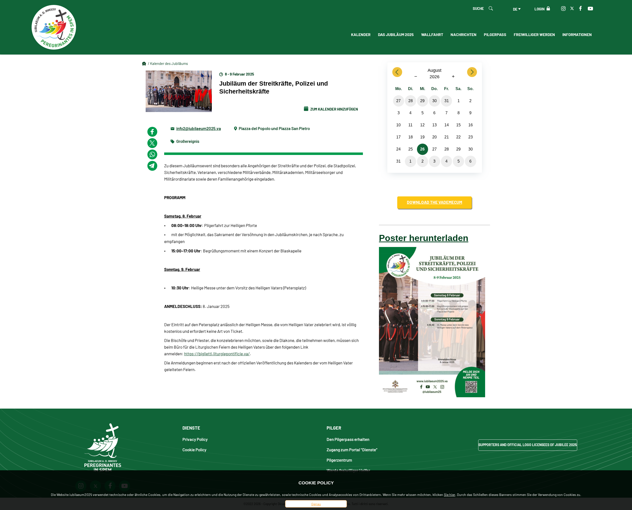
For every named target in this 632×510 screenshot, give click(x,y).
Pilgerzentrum (339, 460)
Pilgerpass (495, 34)
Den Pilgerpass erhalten (348, 439)
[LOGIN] (547, 8)
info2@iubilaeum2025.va (198, 128)
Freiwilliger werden (534, 34)
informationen (577, 34)
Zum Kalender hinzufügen (334, 108)
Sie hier (449, 494)
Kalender (361, 34)
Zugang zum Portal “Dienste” (352, 449)
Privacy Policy (195, 439)
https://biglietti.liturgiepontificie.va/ (217, 353)
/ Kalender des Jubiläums (168, 63)
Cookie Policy (194, 449)
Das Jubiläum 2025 (396, 34)
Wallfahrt (432, 34)
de (515, 8)
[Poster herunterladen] (432, 321)
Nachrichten (463, 34)
